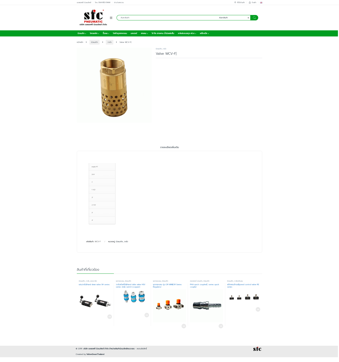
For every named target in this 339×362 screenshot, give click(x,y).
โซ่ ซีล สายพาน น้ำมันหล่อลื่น (163, 33)
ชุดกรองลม (120, 281)
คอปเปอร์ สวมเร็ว (196, 281)
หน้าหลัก (80, 42)
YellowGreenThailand (95, 354)
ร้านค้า (254, 2)
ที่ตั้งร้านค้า (241, 2)
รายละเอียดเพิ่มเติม (169, 147)
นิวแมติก (81, 33)
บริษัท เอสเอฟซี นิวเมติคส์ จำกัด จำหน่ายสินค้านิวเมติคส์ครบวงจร (109, 348)
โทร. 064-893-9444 (102, 2)
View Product (108, 316)
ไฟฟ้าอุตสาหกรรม (120, 33)
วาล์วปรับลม (238, 281)
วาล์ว (109, 42)
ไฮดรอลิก (93, 33)
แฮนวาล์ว (93, 281)
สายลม (143, 33)
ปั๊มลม (105, 33)
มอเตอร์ (134, 33)
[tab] (169, 148)
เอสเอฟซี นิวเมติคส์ (84, 2)
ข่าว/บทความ (119, 2)
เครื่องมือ (203, 33)
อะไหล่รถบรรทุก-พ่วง (186, 33)
